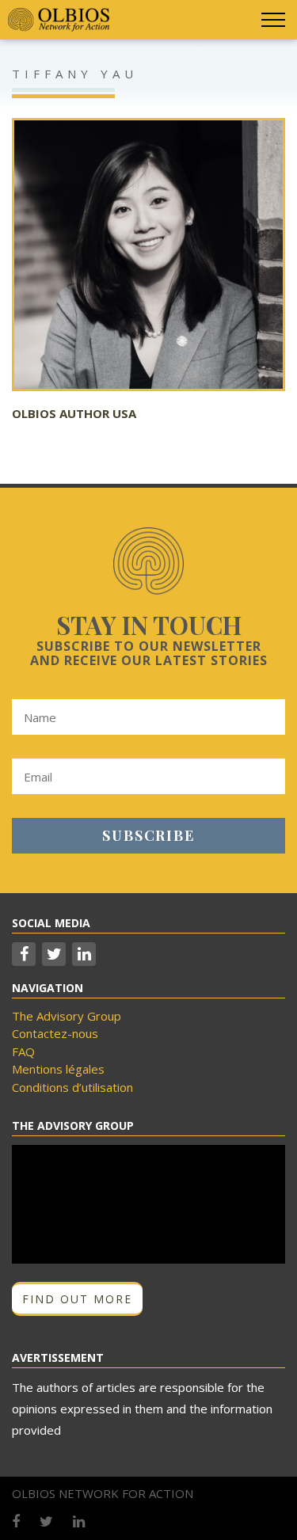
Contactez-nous (55, 1033)
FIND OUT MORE (77, 1298)
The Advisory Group (66, 1016)
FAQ (23, 1051)
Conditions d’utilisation (72, 1087)
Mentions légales (58, 1069)
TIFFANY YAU (75, 74)
